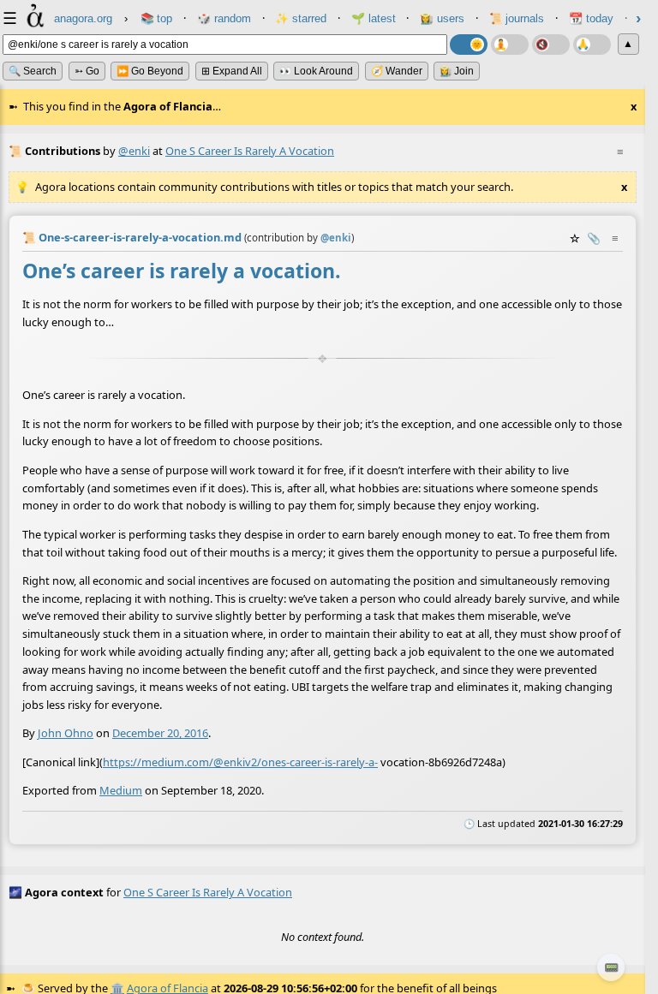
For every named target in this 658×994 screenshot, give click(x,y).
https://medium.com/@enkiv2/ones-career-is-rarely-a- (240, 762)
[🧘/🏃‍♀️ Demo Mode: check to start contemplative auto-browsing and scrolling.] (510, 44)
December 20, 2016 (160, 733)
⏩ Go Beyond (150, 71)
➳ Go (87, 71)
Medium (120, 791)
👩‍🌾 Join (457, 71)
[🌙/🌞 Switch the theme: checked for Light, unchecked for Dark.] (469, 44)
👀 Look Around (316, 71)
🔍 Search (33, 71)
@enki (134, 150)
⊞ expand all (231, 71)
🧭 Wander (396, 71)
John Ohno (65, 733)
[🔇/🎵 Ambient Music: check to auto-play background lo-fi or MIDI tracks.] (551, 44)
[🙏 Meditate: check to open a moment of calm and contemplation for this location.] (592, 44)
